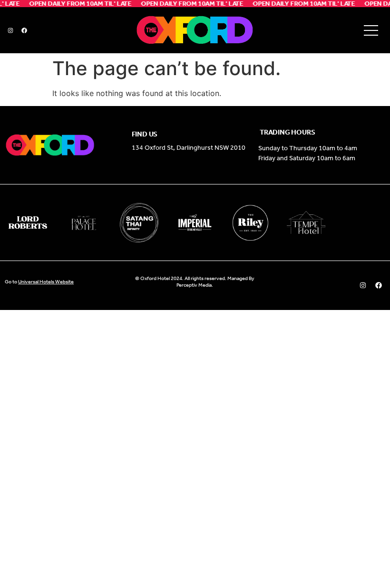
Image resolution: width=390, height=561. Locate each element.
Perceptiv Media (194, 285)
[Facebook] (24, 30)
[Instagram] (10, 30)
